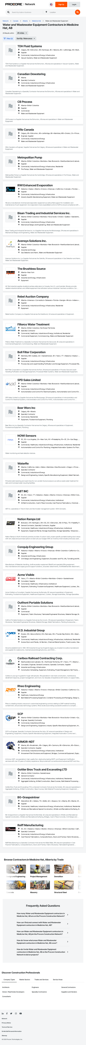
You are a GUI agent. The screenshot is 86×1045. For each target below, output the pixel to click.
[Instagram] (16, 1014)
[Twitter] (11, 1014)
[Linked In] (3, 1014)
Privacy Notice (6, 1023)
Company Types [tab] (9, 979)
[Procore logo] (13, 4)
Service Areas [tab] (57, 979)
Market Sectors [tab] (24, 979)
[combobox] (61, 12)
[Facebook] (7, 1013)
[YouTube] (20, 1013)
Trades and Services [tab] (41, 979)
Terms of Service (7, 1027)
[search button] (77, 12)
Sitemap (4, 1035)
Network (30, 4)
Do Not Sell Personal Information (12, 1031)
